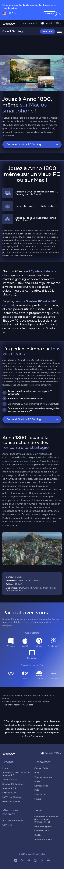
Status (37, 798)
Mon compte (29, 23)
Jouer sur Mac (9, 779)
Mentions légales (43, 826)
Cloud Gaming (12, 31)
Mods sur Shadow (11, 801)
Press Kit (38, 781)
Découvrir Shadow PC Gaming (24, 144)
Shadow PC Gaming (12, 784)
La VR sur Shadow (11, 797)
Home (5, 768)
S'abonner (47, 31)
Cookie (37, 835)
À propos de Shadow (13, 820)
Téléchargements (43, 777)
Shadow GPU (9, 792)
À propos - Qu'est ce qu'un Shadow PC (16, 774)
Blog (36, 772)
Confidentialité (42, 830)
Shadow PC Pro (10, 788)
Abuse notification (43, 839)
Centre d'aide (41, 768)
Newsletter (40, 794)
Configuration (41, 785)
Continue (49, 13)
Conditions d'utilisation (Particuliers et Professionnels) (46, 819)
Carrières (7, 824)
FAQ (36, 790)
